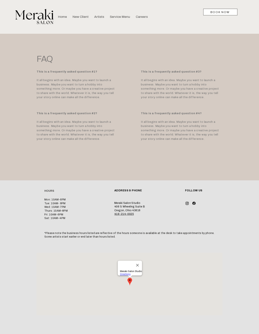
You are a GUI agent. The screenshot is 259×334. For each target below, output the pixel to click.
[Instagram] (187, 203)
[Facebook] (194, 203)
